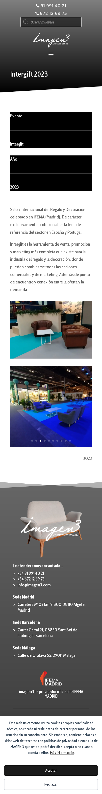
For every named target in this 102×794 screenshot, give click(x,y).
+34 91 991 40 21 (31, 573)
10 (70, 441)
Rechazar (51, 784)
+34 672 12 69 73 (31, 579)
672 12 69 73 (53, 13)
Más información (62, 753)
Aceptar (51, 770)
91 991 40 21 (53, 5)
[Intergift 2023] (51, 329)
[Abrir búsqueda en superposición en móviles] (50, 22)
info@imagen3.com (34, 585)
